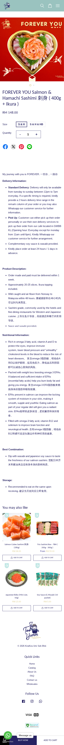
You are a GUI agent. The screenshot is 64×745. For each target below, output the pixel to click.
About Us (32, 672)
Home (32, 664)
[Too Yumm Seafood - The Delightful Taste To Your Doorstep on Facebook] (23, 703)
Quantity (6, 132)
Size (4, 124)
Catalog (32, 668)
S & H (21, 124)
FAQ (32, 676)
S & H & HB (36, 124)
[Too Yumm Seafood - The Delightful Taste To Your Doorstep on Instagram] (32, 703)
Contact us (32, 680)
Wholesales (32, 684)
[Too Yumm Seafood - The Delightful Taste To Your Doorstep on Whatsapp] (40, 703)
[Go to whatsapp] (8, 735)
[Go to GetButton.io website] (8, 742)
